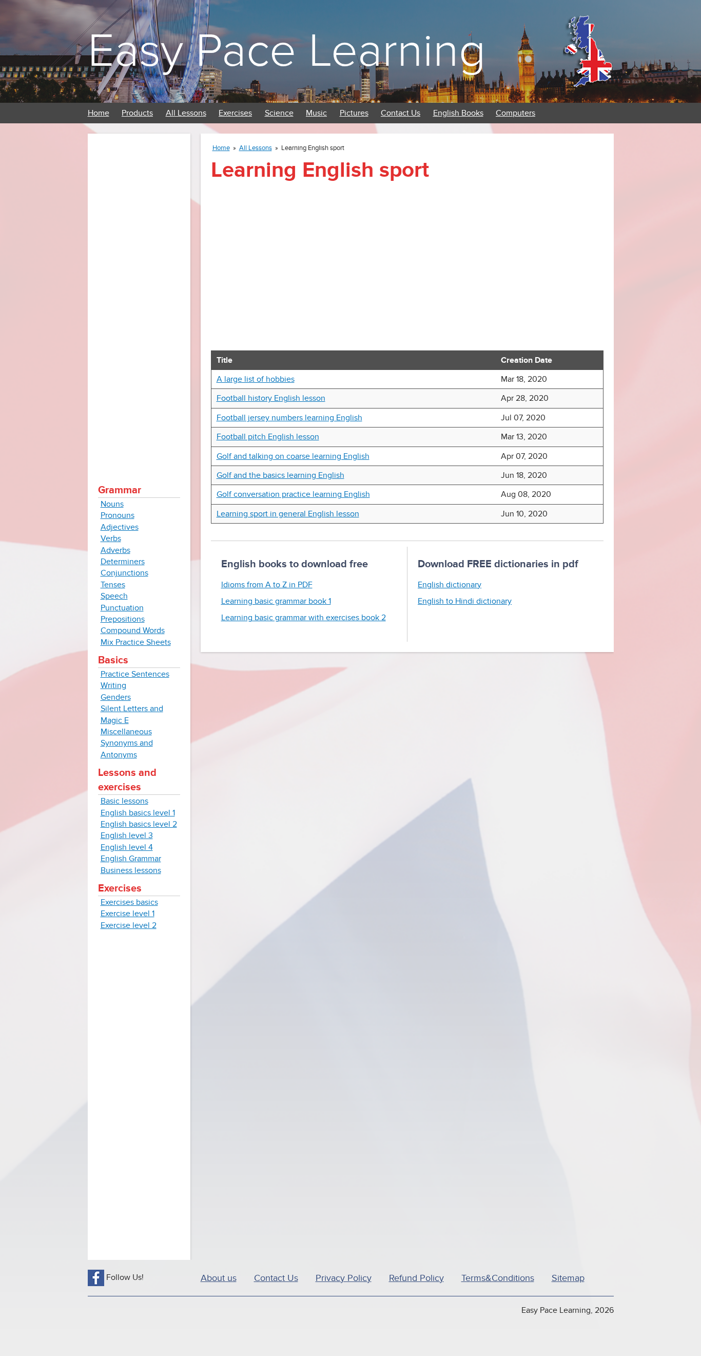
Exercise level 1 (127, 913)
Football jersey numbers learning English (289, 418)
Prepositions (123, 619)
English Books (458, 113)
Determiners (123, 561)
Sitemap (568, 1278)
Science (279, 113)
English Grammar (131, 858)
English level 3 (127, 835)
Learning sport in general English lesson (288, 514)
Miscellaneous (126, 732)
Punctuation (122, 608)
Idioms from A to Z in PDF (267, 585)
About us (219, 1278)
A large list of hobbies (256, 379)
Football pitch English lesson (268, 437)
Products (137, 113)
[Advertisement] (139, 298)
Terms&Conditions (497, 1278)
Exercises (235, 113)
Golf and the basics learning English (280, 475)
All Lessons (186, 113)
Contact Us (400, 113)
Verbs (111, 538)
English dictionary (449, 585)
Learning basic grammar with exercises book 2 (303, 617)
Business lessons (131, 870)
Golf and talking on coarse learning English (293, 456)
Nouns (112, 504)
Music (316, 113)
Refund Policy (416, 1278)
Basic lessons (124, 801)
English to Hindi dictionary (465, 601)
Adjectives (120, 527)
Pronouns (117, 515)
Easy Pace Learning (286, 51)
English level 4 (127, 847)
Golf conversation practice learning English (293, 494)
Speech (114, 596)
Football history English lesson (271, 398)
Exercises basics (129, 902)
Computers (515, 113)
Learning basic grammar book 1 (276, 601)
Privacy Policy (344, 1278)
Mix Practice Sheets (136, 642)
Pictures (354, 113)
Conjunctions (124, 573)
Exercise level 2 (129, 925)
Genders (116, 697)
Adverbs (115, 550)
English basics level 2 (139, 824)
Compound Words (133, 630)
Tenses (113, 585)
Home (98, 113)
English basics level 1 (138, 813)
